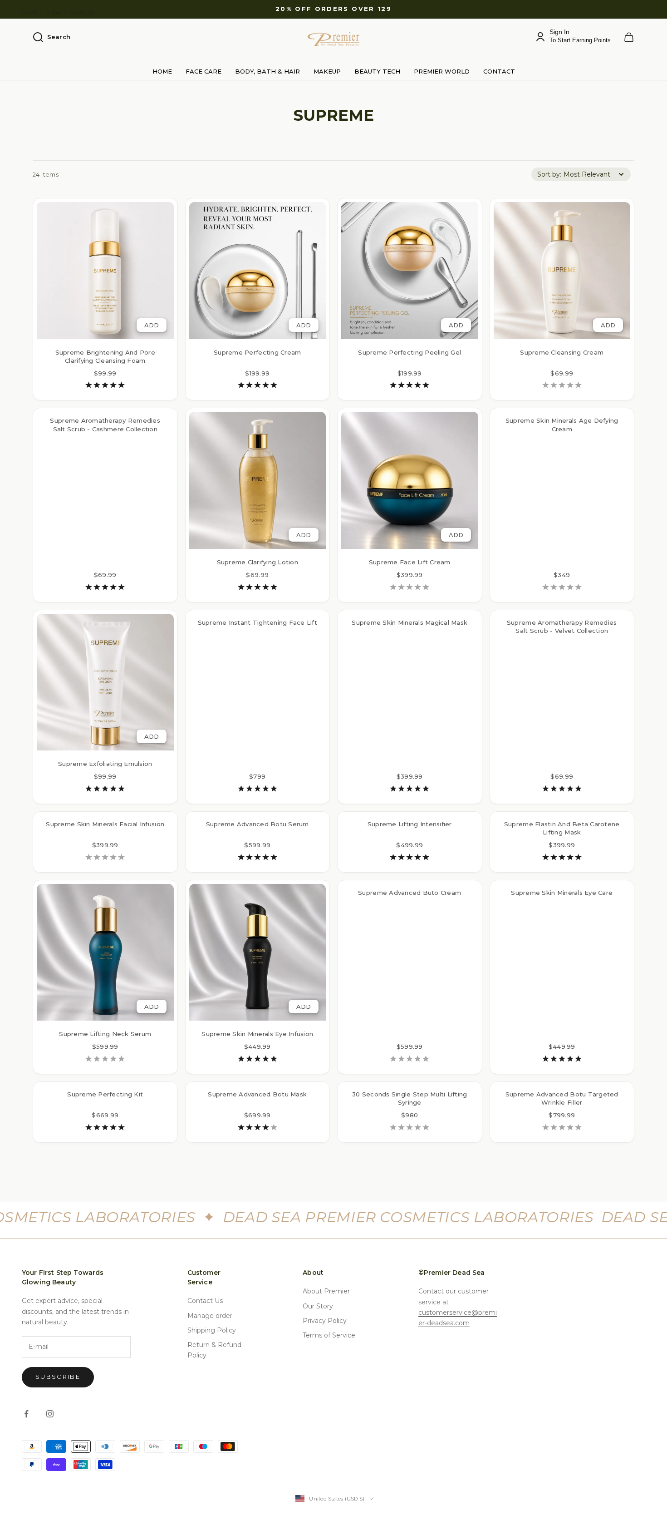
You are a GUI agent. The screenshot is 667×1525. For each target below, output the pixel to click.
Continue (245, 806)
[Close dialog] (499, 636)
